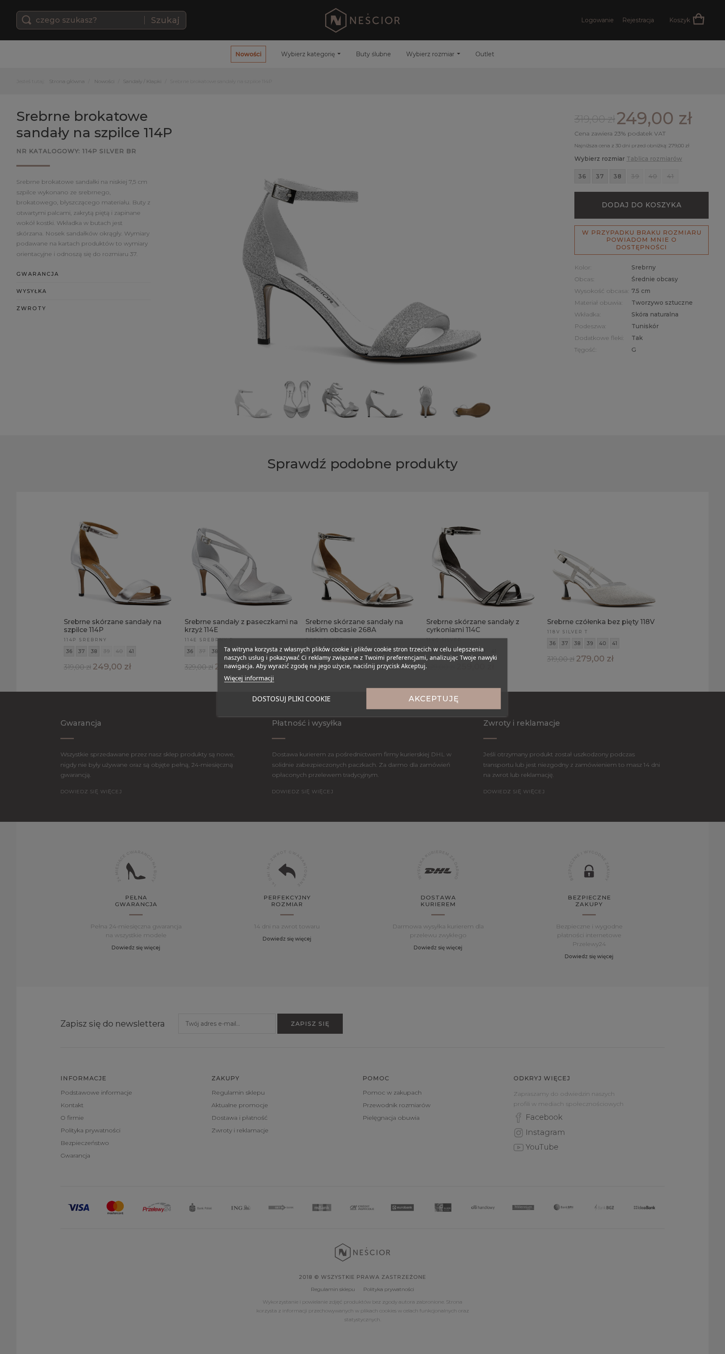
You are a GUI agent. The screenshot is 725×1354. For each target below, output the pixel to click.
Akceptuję (434, 698)
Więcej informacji (249, 678)
